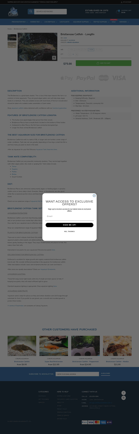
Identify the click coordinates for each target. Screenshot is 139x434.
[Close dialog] (94, 195)
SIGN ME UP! (69, 225)
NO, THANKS (69, 231)
